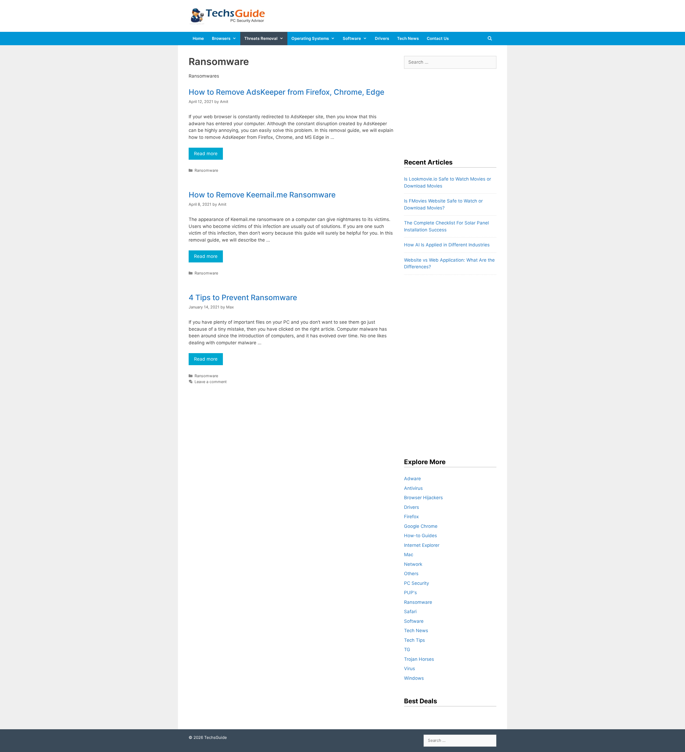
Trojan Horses (419, 659)
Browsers (221, 38)
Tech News (408, 38)
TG (407, 649)
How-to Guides (420, 535)
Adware (412, 478)
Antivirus (413, 488)
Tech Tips (414, 640)
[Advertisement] (444, 110)
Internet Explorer (421, 545)
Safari (410, 611)
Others (411, 573)
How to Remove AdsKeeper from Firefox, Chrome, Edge (286, 92)
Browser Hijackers (423, 497)
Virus (409, 668)
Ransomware (206, 170)
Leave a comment (211, 381)
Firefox (411, 516)
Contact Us (438, 38)
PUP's (410, 592)
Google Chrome (420, 526)
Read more (208, 155)
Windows (414, 678)
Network (413, 564)
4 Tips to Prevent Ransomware (243, 297)
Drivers (382, 38)
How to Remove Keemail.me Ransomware (262, 194)
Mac (408, 554)
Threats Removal (260, 38)
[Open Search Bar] (489, 38)
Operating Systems (310, 38)
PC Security (416, 583)
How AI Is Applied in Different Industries (447, 244)
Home (198, 38)
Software (352, 38)
